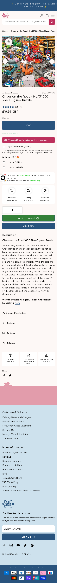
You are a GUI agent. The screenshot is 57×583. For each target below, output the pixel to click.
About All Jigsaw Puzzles (15, 452)
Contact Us (8, 430)
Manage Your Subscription (15, 434)
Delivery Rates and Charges (16, 417)
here (17, 303)
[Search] (52, 22)
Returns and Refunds (13, 421)
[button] (47, 15)
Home (4, 31)
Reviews (6, 457)
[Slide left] (5, 61)
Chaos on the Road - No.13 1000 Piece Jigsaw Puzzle (33, 31)
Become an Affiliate (12, 465)
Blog (4, 473)
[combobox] (25, 22)
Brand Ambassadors (12, 469)
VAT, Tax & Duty (10, 482)
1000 (28, 125)
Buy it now (28, 226)
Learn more (43, 140)
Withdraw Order (10, 438)
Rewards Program (11, 461)
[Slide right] (51, 61)
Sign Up (26, 536)
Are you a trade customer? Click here (21, 490)
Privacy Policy (9, 486)
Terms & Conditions (12, 478)
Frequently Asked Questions (16, 425)
